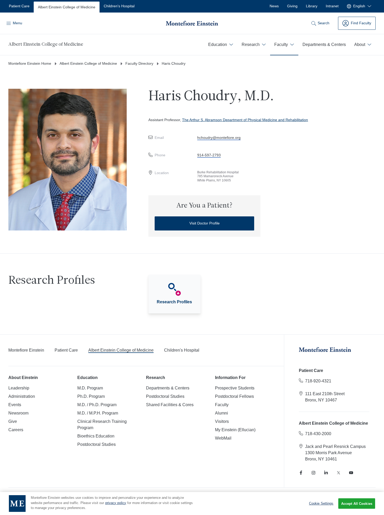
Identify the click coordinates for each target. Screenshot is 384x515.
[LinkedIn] (326, 473)
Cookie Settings (321, 503)
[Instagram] (313, 473)
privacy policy (115, 503)
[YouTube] (351, 473)
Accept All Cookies (356, 504)
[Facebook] (301, 473)
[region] (192, 503)
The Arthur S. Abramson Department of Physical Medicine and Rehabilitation (245, 120)
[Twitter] (338, 473)
